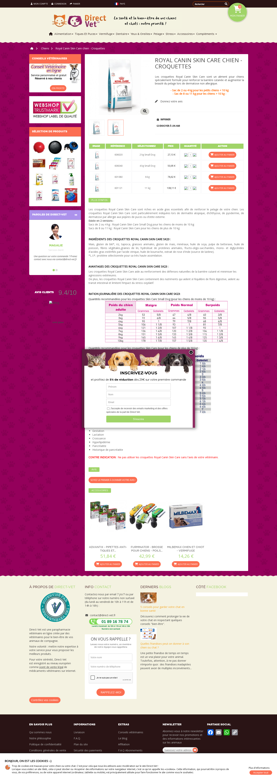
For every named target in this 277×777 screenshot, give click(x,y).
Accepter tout (260, 772)
